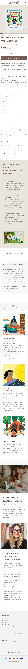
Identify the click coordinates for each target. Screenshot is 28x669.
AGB (15, 641)
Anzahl (16, 44)
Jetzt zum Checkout (14, 58)
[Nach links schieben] (10, 296)
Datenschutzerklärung (20, 645)
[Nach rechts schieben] (17, 296)
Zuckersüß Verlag (15, 661)
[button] (2, 2)
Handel (4, 645)
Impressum (17, 637)
